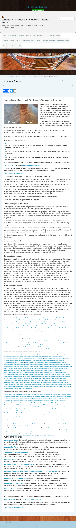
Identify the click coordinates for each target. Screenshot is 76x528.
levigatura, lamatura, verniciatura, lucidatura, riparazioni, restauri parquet (31, 471)
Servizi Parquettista (39, 35)
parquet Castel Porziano (31, 370)
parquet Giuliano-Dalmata (24, 323)
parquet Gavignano (30, 435)
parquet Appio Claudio (43, 344)
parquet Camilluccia (14, 327)
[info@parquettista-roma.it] (41, 165)
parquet (41, 364)
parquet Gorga (25, 433)
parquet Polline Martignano (23, 388)
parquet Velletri (17, 398)
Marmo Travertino (49, 40)
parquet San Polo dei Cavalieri (32, 429)
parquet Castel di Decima (49, 368)
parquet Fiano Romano (42, 410)
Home (4, 35)
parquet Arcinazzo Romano (33, 416)
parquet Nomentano (36, 342)
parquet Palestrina (42, 404)
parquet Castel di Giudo (49, 380)
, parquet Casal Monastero (33, 335)
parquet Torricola (41, 366)
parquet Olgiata (10, 354)
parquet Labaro (60, 386)
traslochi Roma (9, 488)
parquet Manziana (48, 427)
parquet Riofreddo (13, 420)
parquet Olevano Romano (50, 429)
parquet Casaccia (51, 423)
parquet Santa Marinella (48, 408)
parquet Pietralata (57, 321)
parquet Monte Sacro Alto (23, 333)
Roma (16, 447)
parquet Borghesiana (47, 362)
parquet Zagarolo (63, 408)
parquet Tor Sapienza (15, 360)
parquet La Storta (38, 384)
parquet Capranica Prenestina (17, 412)
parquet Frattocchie (44, 382)
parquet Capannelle (29, 327)
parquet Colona (59, 319)
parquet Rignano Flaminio (47, 418)
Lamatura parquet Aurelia (10, 317)
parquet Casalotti (29, 382)
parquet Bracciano (14, 408)
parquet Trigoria (21, 325)
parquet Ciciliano (31, 406)
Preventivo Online (25, 35)
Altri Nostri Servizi (63, 40)
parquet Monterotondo (35, 400)
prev (5, 62)
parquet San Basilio (58, 344)
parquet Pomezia (59, 394)
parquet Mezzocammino (31, 372)
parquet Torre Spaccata (16, 362)
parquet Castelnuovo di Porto (30, 425)
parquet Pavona (57, 382)
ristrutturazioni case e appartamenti (17, 452)
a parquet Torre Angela (32, 362)
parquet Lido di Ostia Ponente (41, 333)
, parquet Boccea (38, 354)
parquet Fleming (29, 344)
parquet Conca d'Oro (56, 346)
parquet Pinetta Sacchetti (16, 335)
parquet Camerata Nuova (36, 423)
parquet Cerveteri (15, 402)
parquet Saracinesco (16, 427)
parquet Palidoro (16, 382)
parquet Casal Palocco (14, 374)
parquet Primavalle (22, 329)
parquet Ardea (58, 398)
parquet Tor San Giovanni (34, 358)
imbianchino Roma (11, 440)
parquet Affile (13, 433)
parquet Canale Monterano (32, 427)
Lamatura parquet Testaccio (46, 370)
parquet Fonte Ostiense (33, 368)
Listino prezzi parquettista (13, 507)
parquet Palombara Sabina (43, 414)
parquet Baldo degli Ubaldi (18, 380)
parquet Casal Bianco (32, 356)
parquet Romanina (46, 340)
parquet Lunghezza (46, 360)
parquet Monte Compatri (15, 416)
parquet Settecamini (51, 358)
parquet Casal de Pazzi (49, 348)
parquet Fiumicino (58, 374)
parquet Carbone (21, 348)
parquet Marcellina (15, 429)
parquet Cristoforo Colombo (36, 331)
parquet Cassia (51, 354)
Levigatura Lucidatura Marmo (31, 40)
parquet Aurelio (52, 331)
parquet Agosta (17, 396)
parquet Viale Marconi (58, 327)
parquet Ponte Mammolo (31, 340)
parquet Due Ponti (15, 344)
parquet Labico (20, 431)
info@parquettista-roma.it (31, 165)
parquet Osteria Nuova (24, 354)
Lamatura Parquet (26, 76)
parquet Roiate (60, 396)
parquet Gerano (50, 433)
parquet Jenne (17, 435)
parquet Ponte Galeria (15, 378)
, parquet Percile (37, 433)
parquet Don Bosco (15, 338)
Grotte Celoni (24, 317)
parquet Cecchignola (55, 366)
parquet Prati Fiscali (26, 346)
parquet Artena (57, 410)
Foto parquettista (54, 35)
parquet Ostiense (15, 340)
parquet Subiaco (41, 420)
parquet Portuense (28, 321)
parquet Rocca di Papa (12, 410)
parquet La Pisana (34, 380)
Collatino (43, 327)
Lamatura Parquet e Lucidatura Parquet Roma (25, 20)
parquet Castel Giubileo (16, 356)
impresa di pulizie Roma (13, 483)
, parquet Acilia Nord (46, 372)
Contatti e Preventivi (14, 46)
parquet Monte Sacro (43, 321)
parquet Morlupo (14, 425)
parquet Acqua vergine (31, 360)
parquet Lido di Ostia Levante (18, 342)
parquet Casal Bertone (53, 317)
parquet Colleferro (15, 404)
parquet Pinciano (48, 329)
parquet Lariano (14, 414)
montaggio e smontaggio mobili (16, 478)
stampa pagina (68, 81)
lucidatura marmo (10, 459)
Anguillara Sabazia (35, 408)
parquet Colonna (47, 431)
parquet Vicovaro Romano (47, 406)
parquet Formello (27, 414)
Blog (3, 46)
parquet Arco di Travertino (12, 321)
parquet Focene (55, 404)
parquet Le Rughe (34, 348)
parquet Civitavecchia (31, 398)
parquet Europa (35, 329)
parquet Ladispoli (50, 400)
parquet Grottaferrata (17, 406)
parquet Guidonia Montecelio (13, 394)
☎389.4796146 (10, 165)
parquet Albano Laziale (19, 400)
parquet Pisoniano (27, 420)
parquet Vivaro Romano (46, 435)
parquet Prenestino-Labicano (54, 323)
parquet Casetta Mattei (44, 338)
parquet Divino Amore (41, 346)
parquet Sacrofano (47, 425)
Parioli (39, 323)
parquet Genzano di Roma (46, 402)
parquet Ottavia (25, 384)
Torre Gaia (48, 364)
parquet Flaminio (16, 319)
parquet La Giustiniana (44, 319)
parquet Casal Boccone (18, 358)
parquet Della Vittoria (50, 342)
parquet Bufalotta (29, 338)
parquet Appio (49, 335)
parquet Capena (32, 418)
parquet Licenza (46, 412)
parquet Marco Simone (15, 364)
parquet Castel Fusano (15, 372)
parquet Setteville (47, 356)
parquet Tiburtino (29, 319)
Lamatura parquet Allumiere (47, 396)
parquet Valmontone (27, 410)
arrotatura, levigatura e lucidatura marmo (19, 464)
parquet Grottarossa (46, 386)
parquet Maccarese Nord (48, 378)
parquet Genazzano (33, 431)
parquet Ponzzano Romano (51, 416)
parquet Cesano (51, 384)
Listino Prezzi (12, 35)
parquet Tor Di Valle (19, 376)
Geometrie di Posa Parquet (11, 40)
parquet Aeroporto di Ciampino (24, 366)
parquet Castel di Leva (16, 368)
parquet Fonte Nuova (30, 402)
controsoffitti (8, 447)
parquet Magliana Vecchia (35, 376)
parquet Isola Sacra (44, 374)
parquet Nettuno (45, 398)
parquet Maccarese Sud (32, 378)
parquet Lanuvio (33, 412)
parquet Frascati (28, 404)
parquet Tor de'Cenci (15, 370)
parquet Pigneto (33, 325)
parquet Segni (53, 420)
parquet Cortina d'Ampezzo (18, 331)
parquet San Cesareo (47, 325)
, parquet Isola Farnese (31, 386)
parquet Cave (20, 418)
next (70, 62)
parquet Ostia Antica (29, 374)
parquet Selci (37, 317)
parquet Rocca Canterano (31, 396)
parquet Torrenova (30, 364)
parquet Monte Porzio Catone (18, 423)
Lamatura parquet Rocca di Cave (31, 394)
